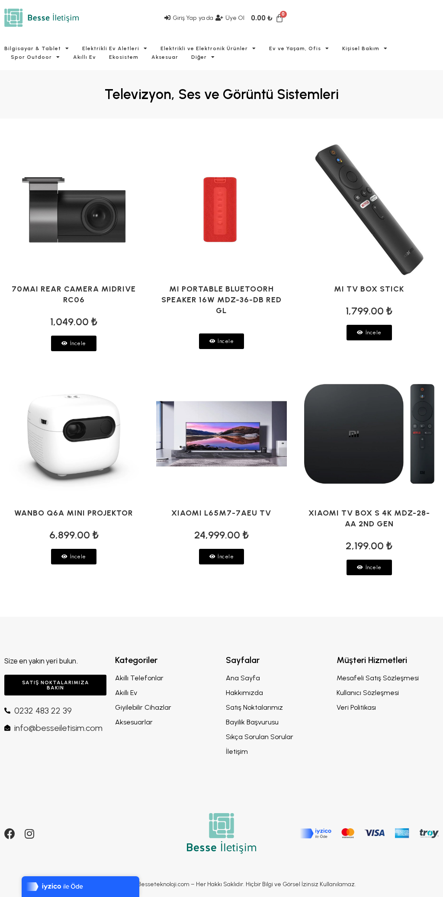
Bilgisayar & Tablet (32, 48)
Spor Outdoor (31, 57)
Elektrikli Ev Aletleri (110, 48)
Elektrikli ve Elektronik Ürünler (204, 48)
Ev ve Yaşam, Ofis (295, 48)
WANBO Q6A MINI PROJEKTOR (73, 513)
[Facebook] (9, 833)
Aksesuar (164, 57)
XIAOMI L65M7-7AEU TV (221, 513)
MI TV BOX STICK (369, 289)
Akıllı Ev (84, 57)
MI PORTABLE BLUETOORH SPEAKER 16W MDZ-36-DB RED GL (221, 299)
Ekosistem (123, 57)
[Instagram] (29, 833)
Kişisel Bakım (360, 48)
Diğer (199, 57)
